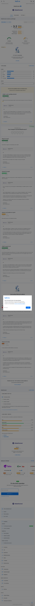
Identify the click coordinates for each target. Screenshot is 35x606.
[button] (6, 307)
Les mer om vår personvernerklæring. (19, 303)
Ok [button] (28, 307)
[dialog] (17, 303)
